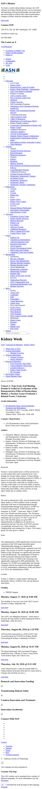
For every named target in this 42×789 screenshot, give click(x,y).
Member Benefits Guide (19, 265)
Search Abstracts (16, 359)
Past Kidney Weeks (13, 374)
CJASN (13, 193)
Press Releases (15, 312)
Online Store (15, 303)
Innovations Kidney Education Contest (25, 142)
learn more (5, 20)
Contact (4, 742)
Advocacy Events (16, 227)
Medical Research (16, 221)
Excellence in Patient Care (15, 51)
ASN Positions (15, 314)
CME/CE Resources (17, 119)
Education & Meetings (14, 345)
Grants (8, 235)
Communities (10, 61)
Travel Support (15, 246)
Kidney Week (15, 85)
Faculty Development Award (21, 248)
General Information (13, 351)
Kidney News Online (18, 202)
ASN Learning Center (18, 96)
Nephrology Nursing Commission (22, 185)
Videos (12, 324)
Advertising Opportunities (19, 210)
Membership (10, 255)
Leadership (14, 295)
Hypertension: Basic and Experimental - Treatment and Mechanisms (20, 407)
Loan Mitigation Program (19, 170)
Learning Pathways (17, 368)
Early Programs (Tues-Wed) (20, 364)
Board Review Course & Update (22, 87)
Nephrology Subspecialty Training (23, 176)
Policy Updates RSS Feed (19, 231)
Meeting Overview (17, 353)
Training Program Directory (20, 174)
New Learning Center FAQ (20, 98)
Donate (8, 59)
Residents (13, 161)
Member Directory (17, 286)
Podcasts (13, 322)
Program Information (13, 361)
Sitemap (9, 748)
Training (9, 147)
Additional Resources (18, 229)
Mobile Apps (15, 327)
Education (9, 81)
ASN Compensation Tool (19, 282)
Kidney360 (14, 195)
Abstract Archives (16, 357)
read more (4, 608)
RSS (7, 753)
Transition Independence (20, 240)
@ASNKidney (6, 47)
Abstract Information (13, 355)
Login (8, 65)
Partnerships (14, 299)
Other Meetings (16, 144)
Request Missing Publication (20, 208)
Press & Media (15, 310)
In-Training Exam (16, 178)
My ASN (9, 63)
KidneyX (9, 55)
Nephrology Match (17, 183)
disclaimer (4, 780)
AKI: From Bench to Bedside (21, 91)
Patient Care (14, 223)
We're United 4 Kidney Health (21, 316)
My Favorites (15, 372)
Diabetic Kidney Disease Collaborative (24, 136)
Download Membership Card (21, 284)
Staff (12, 297)
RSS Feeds (14, 329)
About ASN (14, 293)
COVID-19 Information (19, 134)
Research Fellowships (18, 244)
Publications (10, 187)
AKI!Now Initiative (17, 132)
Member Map (15, 274)
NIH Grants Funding (19, 250)
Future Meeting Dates (14, 376)
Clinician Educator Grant (19, 242)
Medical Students (16, 163)
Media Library (15, 320)
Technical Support (12, 755)
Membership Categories (19, 269)
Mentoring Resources (18, 155)
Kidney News (15, 199)
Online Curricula (16, 102)
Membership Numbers (18, 271)
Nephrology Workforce (18, 180)
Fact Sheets (14, 225)
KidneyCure (14, 238)
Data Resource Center (18, 212)
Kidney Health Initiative (14, 53)
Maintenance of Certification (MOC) (23, 121)
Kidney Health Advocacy (19, 219)
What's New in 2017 (13, 349)
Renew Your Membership (19, 261)
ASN (3, 345)
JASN (12, 191)
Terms (8, 750)
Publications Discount (18, 280)
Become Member (17, 259)
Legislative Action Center (19, 216)
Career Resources (16, 301)
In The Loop (15, 204)
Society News (15, 307)
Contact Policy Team (18, 233)
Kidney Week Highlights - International (24, 89)
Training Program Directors (20, 151)
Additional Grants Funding (21, 252)
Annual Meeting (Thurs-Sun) (21, 366)
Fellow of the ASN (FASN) (20, 276)
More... (8, 288)
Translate (9, 746)
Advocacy (9, 214)
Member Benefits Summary (20, 263)
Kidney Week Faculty (18, 370)
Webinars (13, 100)
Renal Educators (16, 153)
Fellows (13, 159)
